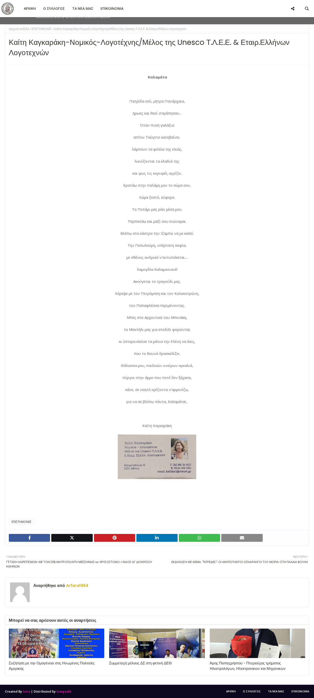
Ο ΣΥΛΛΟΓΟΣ (252, 691)
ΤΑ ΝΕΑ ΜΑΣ (276, 691)
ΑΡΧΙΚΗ (231, 691)
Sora (26, 691)
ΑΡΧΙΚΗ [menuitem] (30, 8)
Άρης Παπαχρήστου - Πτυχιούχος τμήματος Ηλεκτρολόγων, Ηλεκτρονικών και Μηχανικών (248, 665)
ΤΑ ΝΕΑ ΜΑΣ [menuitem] (82, 8)
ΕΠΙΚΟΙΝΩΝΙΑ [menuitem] (112, 8)
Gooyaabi (63, 691)
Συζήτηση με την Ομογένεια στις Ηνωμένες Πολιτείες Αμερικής (52, 665)
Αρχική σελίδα (19, 29)
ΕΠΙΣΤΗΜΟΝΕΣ (42, 29)
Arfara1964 (76, 585)
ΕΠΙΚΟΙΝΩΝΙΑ (300, 691)
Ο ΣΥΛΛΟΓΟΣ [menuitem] (54, 8)
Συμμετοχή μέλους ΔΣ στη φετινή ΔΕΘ (140, 663)
